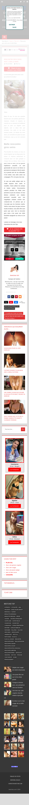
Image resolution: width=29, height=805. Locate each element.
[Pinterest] (16, 296)
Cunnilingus (8, 625)
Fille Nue (20, 630)
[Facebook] (8, 296)
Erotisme (7, 627)
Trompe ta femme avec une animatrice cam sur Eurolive (18, 685)
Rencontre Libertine (10, 650)
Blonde (14, 611)
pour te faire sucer (11, 572)
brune (18, 616)
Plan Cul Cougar (9, 639)
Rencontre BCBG (9, 641)
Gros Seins (7, 306)
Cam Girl (7, 618)
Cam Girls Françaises (16, 618)
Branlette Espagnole (10, 614)
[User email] (20, 296)
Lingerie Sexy (15, 306)
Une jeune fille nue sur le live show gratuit (17, 677)
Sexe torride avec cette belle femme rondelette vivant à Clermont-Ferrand (13, 418)
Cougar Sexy (15, 623)
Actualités (14, 607)
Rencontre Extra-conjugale (12, 648)
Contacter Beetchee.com (15, 783)
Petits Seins (8, 636)
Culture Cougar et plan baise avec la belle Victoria (13, 371)
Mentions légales (15, 780)
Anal (20, 607)
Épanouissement (9, 659)
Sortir (14, 27)
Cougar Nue (8, 623)
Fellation (14, 630)
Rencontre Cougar (10, 645)
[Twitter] (12, 296)
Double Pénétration (17, 625)
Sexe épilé (7, 655)
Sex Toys (13, 655)
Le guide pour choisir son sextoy (14, 313)
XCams (15, 657)
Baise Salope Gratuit (17, 609)
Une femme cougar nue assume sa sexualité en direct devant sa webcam (14, 394)
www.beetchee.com (11, 292)
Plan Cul (14, 636)
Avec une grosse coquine (13, 565)
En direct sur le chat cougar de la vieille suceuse (18, 703)
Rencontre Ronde (10, 308)
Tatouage (19, 655)
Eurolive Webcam (15, 627)
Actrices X (7, 607)
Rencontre (18, 639)
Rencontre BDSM (19, 641)
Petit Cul (15, 634)
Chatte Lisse (8, 620)
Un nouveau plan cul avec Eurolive (12, 349)
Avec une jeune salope (12, 570)
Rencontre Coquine (10, 643)
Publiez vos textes (15, 776)
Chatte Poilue (16, 620)
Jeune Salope (15, 632)
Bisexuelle (7, 611)
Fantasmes (7, 630)
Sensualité (19, 652)
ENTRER (12, 24)
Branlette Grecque (10, 616)
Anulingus (7, 609)
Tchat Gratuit (8, 657)
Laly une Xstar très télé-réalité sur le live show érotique (14, 317)
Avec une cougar (11, 567)
